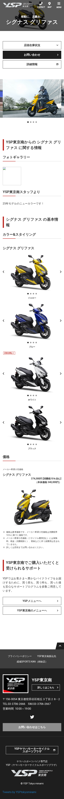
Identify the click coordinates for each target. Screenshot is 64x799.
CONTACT (41, 7)
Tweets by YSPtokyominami (19, 792)
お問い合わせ (32, 54)
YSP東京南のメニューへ (32, 610)
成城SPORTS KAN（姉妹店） (32, 661)
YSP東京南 (18, 5)
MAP (50, 7)
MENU (58, 7)
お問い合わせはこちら (32, 727)
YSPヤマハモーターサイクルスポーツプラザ (32, 750)
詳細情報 (32, 64)
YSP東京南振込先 (46, 656)
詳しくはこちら (46, 687)
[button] (28, 122)
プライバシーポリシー (20, 656)
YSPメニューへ (32, 601)
